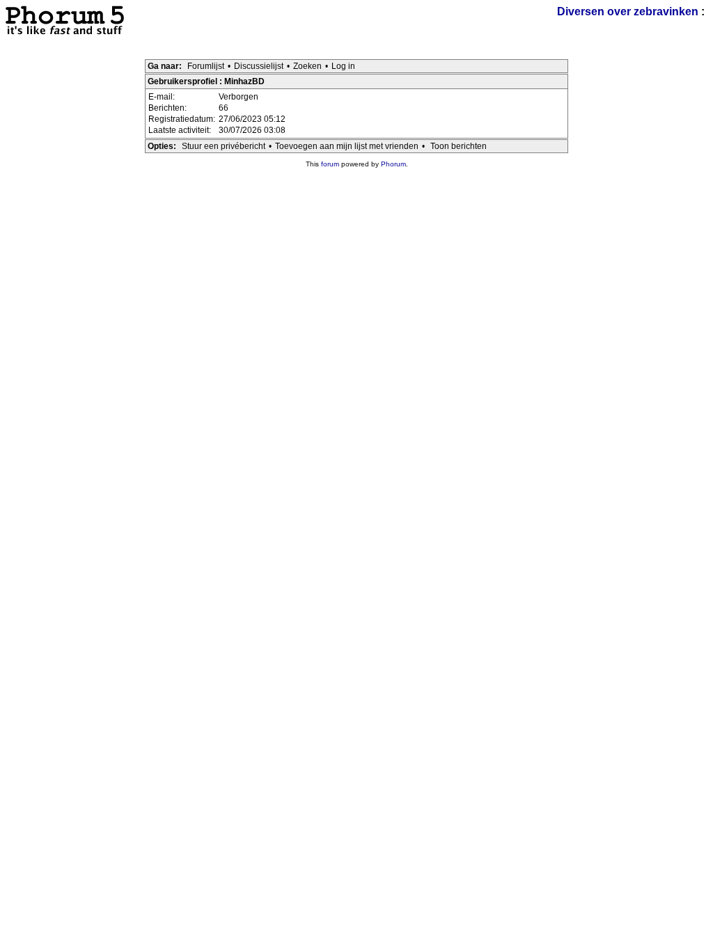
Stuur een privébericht (223, 146)
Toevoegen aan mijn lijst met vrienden (346, 146)
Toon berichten (458, 146)
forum (330, 164)
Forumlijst (205, 66)
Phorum (393, 164)
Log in (343, 66)
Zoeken (307, 66)
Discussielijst (258, 66)
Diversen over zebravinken (627, 11)
